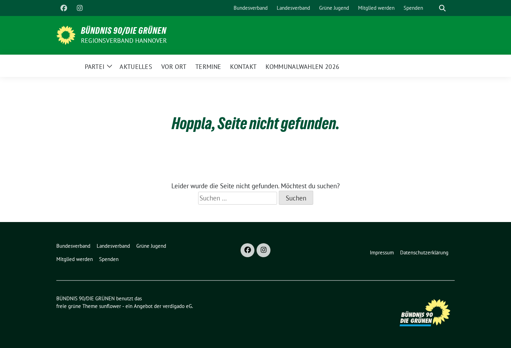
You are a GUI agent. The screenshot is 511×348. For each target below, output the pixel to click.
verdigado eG (177, 306)
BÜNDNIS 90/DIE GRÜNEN (124, 30)
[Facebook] (64, 8)
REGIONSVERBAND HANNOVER (124, 41)
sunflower (110, 306)
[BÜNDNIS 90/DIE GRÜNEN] (65, 34)
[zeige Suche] (442, 8)
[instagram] (80, 8)
